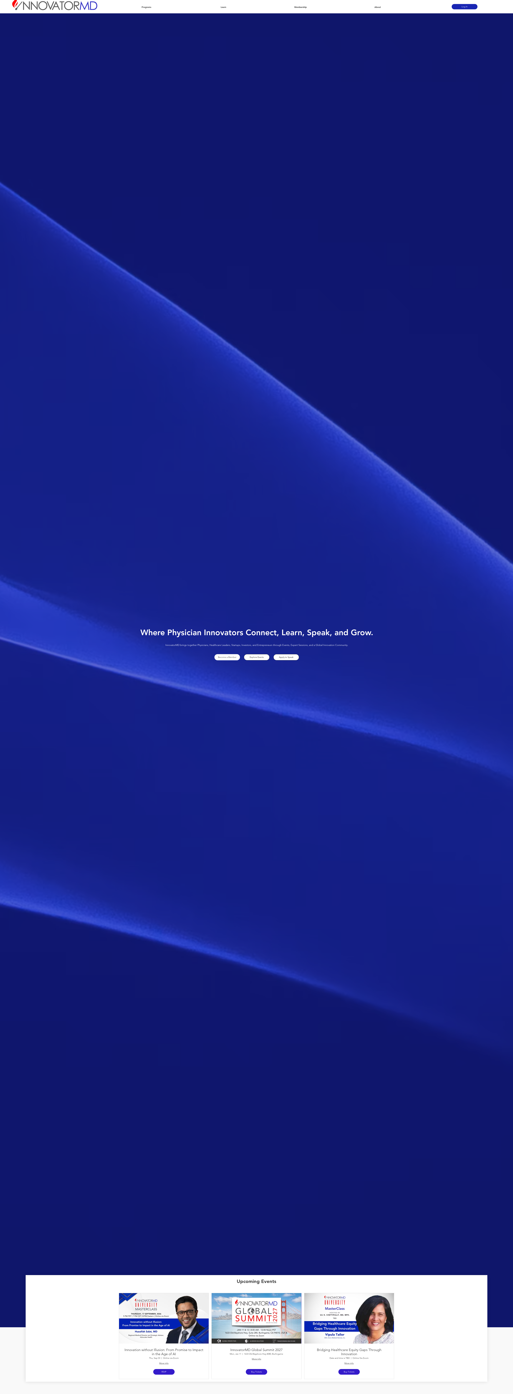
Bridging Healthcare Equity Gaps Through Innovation (349, 1352)
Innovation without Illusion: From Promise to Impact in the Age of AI (164, 1352)
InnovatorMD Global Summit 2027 (256, 1350)
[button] (146, 7)
